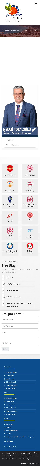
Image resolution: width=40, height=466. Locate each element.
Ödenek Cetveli (10, 382)
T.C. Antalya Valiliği (10, 190)
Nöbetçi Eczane (30, 252)
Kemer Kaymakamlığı (30, 190)
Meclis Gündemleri (11, 430)
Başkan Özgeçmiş (12, 145)
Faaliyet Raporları (11, 385)
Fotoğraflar (10, 140)
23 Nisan (8, 433)
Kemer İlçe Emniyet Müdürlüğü (10, 205)
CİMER (30, 220)
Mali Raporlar (9, 379)
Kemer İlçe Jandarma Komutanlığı (30, 205)
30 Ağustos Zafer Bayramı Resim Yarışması (19, 437)
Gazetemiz (9, 424)
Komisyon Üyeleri (11, 372)
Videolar (8, 427)
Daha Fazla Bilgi (24, 458)
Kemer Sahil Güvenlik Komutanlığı (10, 252)
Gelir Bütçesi (9, 376)
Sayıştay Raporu (11, 388)
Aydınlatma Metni (11, 447)
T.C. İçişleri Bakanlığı (30, 174)
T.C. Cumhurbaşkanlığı (10, 174)
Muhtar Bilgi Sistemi (10, 236)
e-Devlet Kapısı (10, 221)
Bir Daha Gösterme (31, 463)
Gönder (5, 349)
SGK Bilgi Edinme (30, 236)
